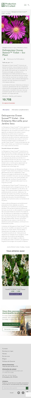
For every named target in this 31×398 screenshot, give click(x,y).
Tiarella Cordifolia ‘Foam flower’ (15, 289)
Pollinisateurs (20, 47)
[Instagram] (23, 392)
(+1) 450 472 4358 (8, 372)
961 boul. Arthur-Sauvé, (9, 375)
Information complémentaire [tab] (20, 110)
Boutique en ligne (12, 47)
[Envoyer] (27, 388)
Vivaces (9, 12)
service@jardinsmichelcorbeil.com (12, 371)
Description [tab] (6, 110)
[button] (25, 4)
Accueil (3, 12)
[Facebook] (18, 392)
